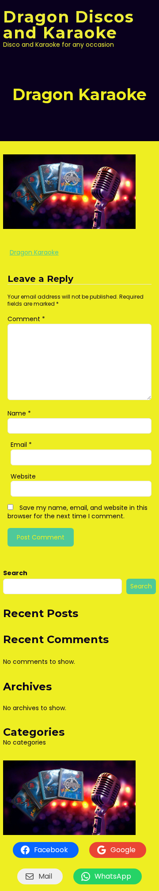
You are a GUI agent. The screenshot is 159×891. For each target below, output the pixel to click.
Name (19, 413)
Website (23, 476)
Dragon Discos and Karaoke (68, 24)
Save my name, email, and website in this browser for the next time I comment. (78, 512)
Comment (26, 318)
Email (21, 444)
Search (15, 573)
